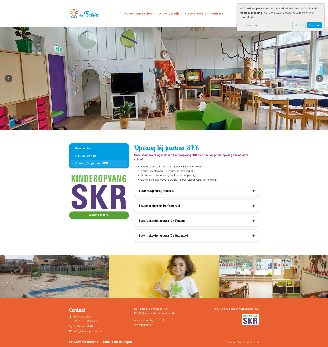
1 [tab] (163, 128)
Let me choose (249, 25)
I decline (299, 25)
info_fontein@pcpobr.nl (88, 331)
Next (319, 78)
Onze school (145, 13)
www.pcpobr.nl (143, 324)
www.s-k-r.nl (99, 215)
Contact (217, 13)
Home (129, 13)
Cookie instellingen (117, 341)
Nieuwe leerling (86, 156)
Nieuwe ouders (195, 13)
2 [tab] (166, 128)
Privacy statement (83, 341)
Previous (8, 78)
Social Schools (250, 342)
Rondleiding (83, 148)
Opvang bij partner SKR (91, 163)
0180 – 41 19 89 (83, 326)
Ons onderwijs (170, 13)
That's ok (314, 25)
